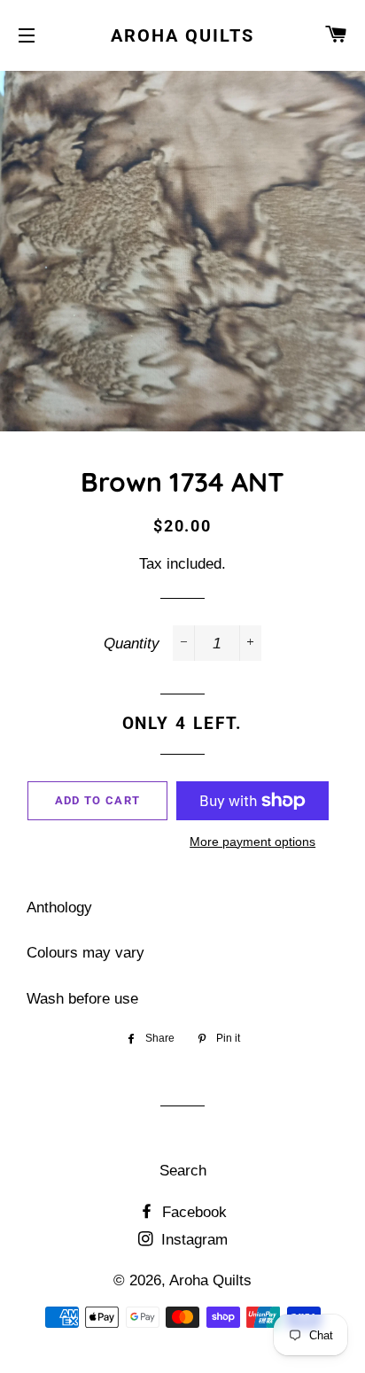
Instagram (192, 1239)
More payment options (252, 841)
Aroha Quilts (182, 35)
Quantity (131, 643)
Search (182, 1170)
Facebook (192, 1212)
